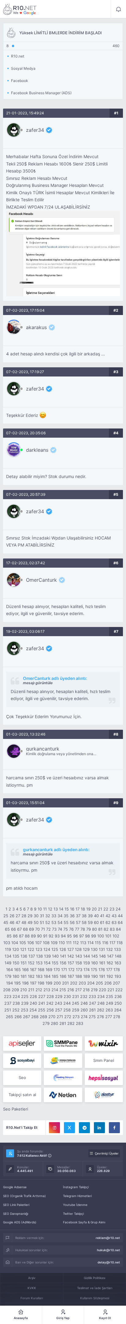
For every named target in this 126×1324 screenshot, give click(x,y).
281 (62, 1023)
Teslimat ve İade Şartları (94, 1288)
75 (65, 929)
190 (94, 976)
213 (46, 989)
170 (57, 969)
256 (50, 1009)
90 (39, 935)
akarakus (36, 327)
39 (90, 915)
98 (87, 935)
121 (23, 949)
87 (21, 935)
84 (118, 929)
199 (49, 983)
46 (11, 922)
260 (84, 1009)
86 (15, 935)
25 (5, 915)
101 (108, 935)
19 (88, 909)
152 (31, 962)
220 (102, 989)
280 (54, 1023)
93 (57, 935)
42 (108, 915)
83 (112, 929)
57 (78, 922)
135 (16, 956)
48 (23, 922)
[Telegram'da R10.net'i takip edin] (84, 1127)
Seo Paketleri (15, 1109)
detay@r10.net (109, 1262)
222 (119, 989)
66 (13, 929)
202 (73, 983)
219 (94, 989)
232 (83, 996)
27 (18, 915)
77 (77, 929)
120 (15, 949)
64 (120, 922)
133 (117, 949)
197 (33, 983)
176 (101, 969)
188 (78, 976)
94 (63, 935)
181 (23, 976)
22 (105, 909)
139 (47, 956)
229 (58, 996)
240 (33, 1003)
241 (41, 1003)
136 (23, 956)
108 (46, 942)
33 (53, 915)
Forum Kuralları (31, 1298)
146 (102, 956)
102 (116, 935)
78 (82, 929)
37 (78, 915)
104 (14, 942)
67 (19, 929)
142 (70, 956)
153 (39, 962)
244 (67, 1003)
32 (47, 915)
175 (94, 969)
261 (92, 1009)
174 (86, 969)
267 (26, 1016)
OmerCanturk (41, 580)
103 (6, 942)
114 (90, 942)
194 (9, 983)
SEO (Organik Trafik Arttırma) (24, 1196)
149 (8, 962)
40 (96, 915)
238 (16, 1003)
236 (118, 996)
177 (109, 969)
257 (58, 1009)
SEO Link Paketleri (16, 1205)
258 (67, 1009)
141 (63, 956)
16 (72, 909)
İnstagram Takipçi (76, 1187)
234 (101, 996)
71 (43, 929)
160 (94, 962)
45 (5, 922)
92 (51, 935)
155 (55, 962)
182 (31, 976)
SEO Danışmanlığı (15, 1213)
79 (88, 929)
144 (86, 956)
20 (94, 909)
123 (38, 949)
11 (45, 909)
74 (60, 929)
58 (84, 922)
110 (62, 942)
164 (9, 969)
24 (118, 909)
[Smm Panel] (22, 1043)
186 (63, 976)
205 (99, 983)
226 (33, 996)
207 (116, 983)
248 (101, 1003)
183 (39, 976)
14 (61, 909)
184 (47, 976)
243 (58, 1003)
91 (45, 935)
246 (84, 1003)
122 (31, 949)
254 (33, 1009)
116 (105, 942)
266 (18, 1016)
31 (42, 915)
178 (116, 969)
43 (114, 915)
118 (120, 942)
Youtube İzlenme (75, 1205)
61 (102, 922)
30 (36, 915)
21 (100, 909)
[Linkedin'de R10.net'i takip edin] (99, 1127)
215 (62, 989)
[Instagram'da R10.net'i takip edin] (54, 1127)
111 (69, 942)
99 (93, 935)
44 (120, 915)
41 (102, 915)
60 (96, 922)
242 (50, 1003)
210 (23, 989)
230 (67, 996)
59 (90, 922)
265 (9, 1016)
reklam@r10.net (108, 1238)
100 (100, 935)
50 (36, 922)
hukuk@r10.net (108, 1250)
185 (55, 976)
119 (8, 949)
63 (114, 922)
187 (71, 976)
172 (71, 969)
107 (38, 942)
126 (62, 949)
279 (46, 1023)
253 (24, 1009)
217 (78, 989)
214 (54, 989)
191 (102, 976)
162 (109, 962)
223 (7, 996)
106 (30, 942)
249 (109, 1003)
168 (41, 969)
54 (59, 922)
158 (78, 962)
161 (102, 962)
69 (31, 929)
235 (109, 996)
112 (76, 942)
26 (11, 915)
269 (43, 1016)
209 (15, 989)
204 (90, 983)
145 (94, 956)
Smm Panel (103, 1060)
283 (79, 1023)
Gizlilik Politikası (94, 1278)
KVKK (32, 1288)
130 (94, 949)
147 (110, 956)
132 (109, 949)
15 (67, 909)
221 (110, 989)
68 (25, 929)
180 (16, 976)
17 (78, 909)
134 (8, 956)
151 (23, 962)
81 (100, 929)
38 (84, 915)
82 (106, 929)
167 (33, 969)
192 (109, 976)
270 (51, 1016)
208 (6, 989)
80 (94, 929)
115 (98, 942)
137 (31, 956)
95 (69, 935)
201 (65, 983)
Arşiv (31, 1278)
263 (109, 1009)
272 (67, 1016)
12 (50, 909)
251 (7, 1009)
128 (78, 949)
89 (33, 935)
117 (112, 942)
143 (78, 956)
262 (100, 1009)
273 (76, 1016)
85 (9, 935)
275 (92, 1016)
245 (75, 1003)
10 (40, 909)
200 (57, 983)
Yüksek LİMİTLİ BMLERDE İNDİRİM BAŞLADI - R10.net (20, 9)
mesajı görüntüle (38, 683)
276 (100, 1016)
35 (66, 915)
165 (17, 969)
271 (60, 1016)
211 (31, 989)
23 (111, 909)
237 (7, 1003)
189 (86, 976)
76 (71, 929)
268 (35, 1016)
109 (54, 942)
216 (70, 989)
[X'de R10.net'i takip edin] (69, 1127)
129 (86, 949)
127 (70, 949)
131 (102, 949)
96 (75, 935)
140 (55, 956)
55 (66, 922)
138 (39, 956)
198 (41, 983)
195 (17, 983)
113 (83, 942)
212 (38, 989)
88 (27, 935)
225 (24, 996)
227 (41, 996)
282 (71, 1023)
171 (64, 969)
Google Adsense (15, 1187)
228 (50, 996)
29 (30, 915)
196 (25, 983)
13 (56, 909)
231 (75, 996)
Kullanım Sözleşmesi (94, 1298)
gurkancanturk (42, 748)
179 (8, 976)
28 (23, 915)
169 (49, 969)
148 (118, 956)
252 (16, 1009)
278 (116, 1016)
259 (75, 1009)
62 (108, 922)
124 (46, 949)
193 (117, 976)
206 (108, 983)
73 (54, 929)
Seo (22, 1077)
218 (86, 989)
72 (48, 929)
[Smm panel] (63, 1043)
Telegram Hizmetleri (77, 1196)
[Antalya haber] (63, 1060)
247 (92, 1003)
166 (25, 969)
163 (117, 962)
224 (16, 996)
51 (42, 922)
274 (84, 1016)
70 (37, 929)
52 (47, 922)
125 (54, 949)
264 (117, 1009)
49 (30, 922)
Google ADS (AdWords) (19, 1222)
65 (7, 929)
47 (18, 922)
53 (53, 922)
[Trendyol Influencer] (104, 1043)
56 (72, 922)
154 (47, 962)
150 (16, 962)
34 (59, 915)
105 (22, 942)
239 (24, 1003)
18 (83, 909)
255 (41, 1009)
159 (86, 962)
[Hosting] (63, 1077)
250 (118, 1003)
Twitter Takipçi (73, 1213)
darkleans (37, 450)
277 (108, 1016)
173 (79, 969)
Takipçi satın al (22, 1094)
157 (71, 962)
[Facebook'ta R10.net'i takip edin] (114, 1127)
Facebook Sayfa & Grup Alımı (84, 1222)
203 (82, 983)
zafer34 (35, 130)
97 (81, 935)
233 (92, 996)
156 (63, 962)
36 (72, 915)
